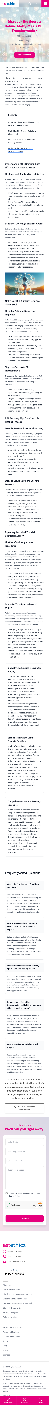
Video (5, 1350)
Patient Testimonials (11, 1336)
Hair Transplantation (11, 1290)
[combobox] (9, 1161)
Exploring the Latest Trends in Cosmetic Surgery (20, 149)
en (36, 3)
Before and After (10, 1317)
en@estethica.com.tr (16, 1262)
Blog (27, 41)
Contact (6, 1355)
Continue (25, 1218)
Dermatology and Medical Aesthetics (18, 1303)
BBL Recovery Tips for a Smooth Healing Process (21, 141)
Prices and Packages (11, 1332)
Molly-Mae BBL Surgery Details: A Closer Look (22, 132)
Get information (24, 55)
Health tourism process (13, 1327)
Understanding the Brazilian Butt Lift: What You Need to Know (23, 124)
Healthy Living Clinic (11, 1312)
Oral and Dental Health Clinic (15, 1299)
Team (5, 1341)
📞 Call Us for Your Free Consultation (24, 1108)
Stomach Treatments (12, 1308)
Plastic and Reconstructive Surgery (17, 1294)
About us (7, 1285)
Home (21, 41)
